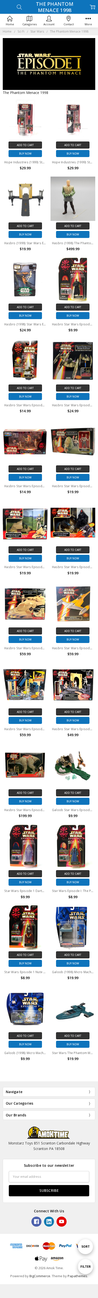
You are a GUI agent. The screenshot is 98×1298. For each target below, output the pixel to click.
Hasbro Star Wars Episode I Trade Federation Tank (42, 648)
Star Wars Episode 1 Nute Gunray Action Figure (39, 972)
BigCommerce (39, 1276)
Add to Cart (25, 145)
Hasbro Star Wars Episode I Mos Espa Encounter (40, 486)
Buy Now (25, 153)
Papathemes (77, 1276)
